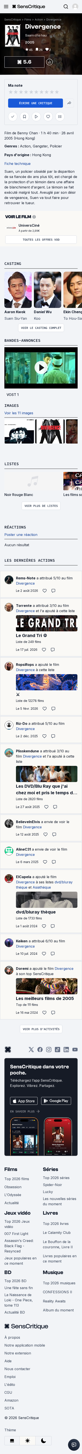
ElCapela (23, 877)
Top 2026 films (16, 1179)
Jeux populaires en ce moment (20, 1261)
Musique (53, 1272)
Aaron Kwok (14, 312)
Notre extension (17, 1353)
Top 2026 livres (56, 1223)
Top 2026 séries (56, 1178)
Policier (56, 146)
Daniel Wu (43, 312)
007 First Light (16, 1233)
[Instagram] (48, 1051)
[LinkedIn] (66, 1051)
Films (27, 19)
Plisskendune (27, 751)
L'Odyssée (12, 1195)
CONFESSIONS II (57, 1292)
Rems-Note (25, 578)
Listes (11, 463)
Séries (50, 1169)
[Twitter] (31, 1051)
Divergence (53, 19)
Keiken (22, 941)
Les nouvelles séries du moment (59, 1201)
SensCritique (12, 19)
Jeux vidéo (17, 1213)
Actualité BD (14, 1312)
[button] (75, 6)
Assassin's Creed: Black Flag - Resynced (18, 1245)
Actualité (11, 1203)
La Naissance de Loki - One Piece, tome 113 (18, 1300)
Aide (8, 1361)
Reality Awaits (54, 1301)
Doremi (22, 968)
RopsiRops (25, 664)
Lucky (48, 1192)
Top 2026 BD (15, 1281)
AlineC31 (23, 849)
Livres (50, 1213)
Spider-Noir (52, 1185)
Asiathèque (42, 887)
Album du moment (58, 1310)
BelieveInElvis (28, 822)
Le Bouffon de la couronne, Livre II (58, 1244)
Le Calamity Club (57, 1232)
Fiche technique (17, 163)
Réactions (15, 527)
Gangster (40, 146)
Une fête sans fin (18, 1288)
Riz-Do (21, 723)
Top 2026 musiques (59, 1283)
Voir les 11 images (18, 413)
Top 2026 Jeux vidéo (17, 1224)
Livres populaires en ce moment (60, 1258)
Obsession (12, 1187)
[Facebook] (40, 1051)
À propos (12, 1337)
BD (7, 1272)
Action (39, 19)
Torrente (24, 605)
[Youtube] (75, 1051)
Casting (12, 263)
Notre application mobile (24, 1345)
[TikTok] (57, 1051)
